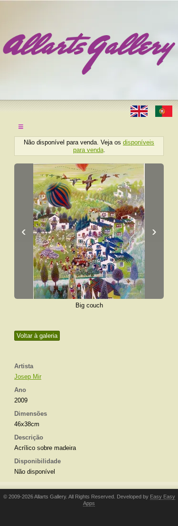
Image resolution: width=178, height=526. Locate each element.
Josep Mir (27, 376)
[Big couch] (89, 231)
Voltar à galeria (37, 335)
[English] (140, 110)
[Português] (163, 110)
